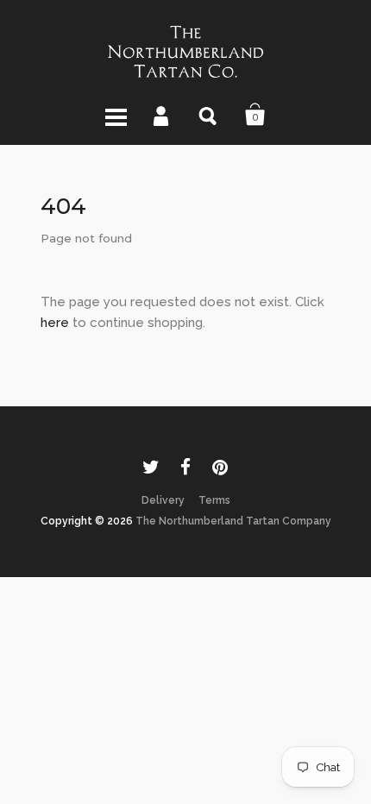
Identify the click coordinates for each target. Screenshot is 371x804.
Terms (214, 500)
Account (162, 114)
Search (208, 114)
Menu (115, 114)
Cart (255, 114)
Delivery (163, 500)
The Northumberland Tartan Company (233, 521)
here (55, 322)
